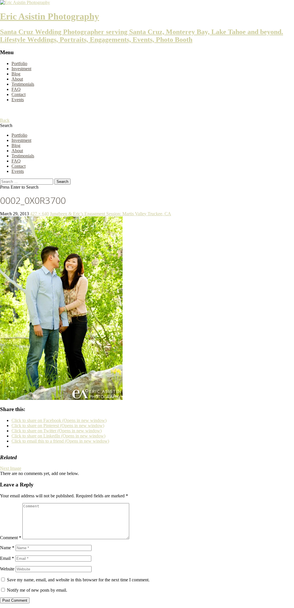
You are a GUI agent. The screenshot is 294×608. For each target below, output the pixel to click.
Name (7, 547)
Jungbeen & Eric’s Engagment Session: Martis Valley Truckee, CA (110, 213)
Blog (15, 73)
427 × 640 (39, 213)
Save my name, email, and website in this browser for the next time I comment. (78, 579)
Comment (10, 537)
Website (7, 568)
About (17, 79)
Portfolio (19, 63)
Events (17, 99)
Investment (21, 68)
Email (7, 558)
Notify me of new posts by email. (37, 590)
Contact (18, 94)
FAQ (16, 89)
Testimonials (22, 84)
